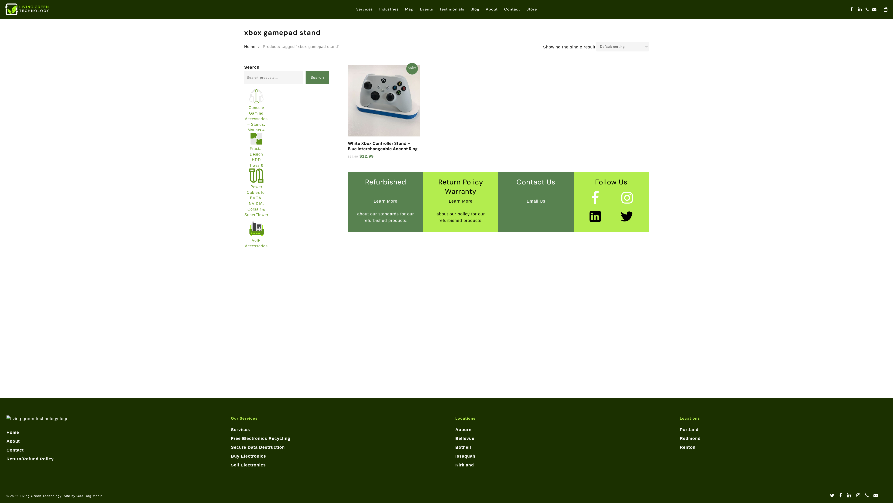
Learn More (385, 201)
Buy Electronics (248, 456)
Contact (15, 450)
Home (249, 46)
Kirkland (464, 465)
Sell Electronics (248, 465)
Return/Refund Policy (30, 459)
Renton (688, 447)
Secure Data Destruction (258, 447)
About (13, 441)
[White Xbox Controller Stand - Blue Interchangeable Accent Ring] (384, 100)
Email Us (536, 201)
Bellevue (464, 438)
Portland (689, 429)
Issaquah (465, 456)
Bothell (463, 447)
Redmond (690, 438)
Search (252, 67)
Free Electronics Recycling (260, 438)
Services (240, 429)
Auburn (463, 429)
